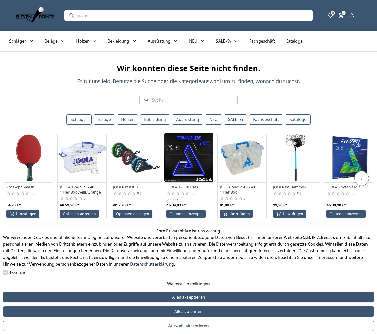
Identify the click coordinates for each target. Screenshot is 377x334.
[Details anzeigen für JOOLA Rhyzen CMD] (349, 157)
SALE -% (235, 119)
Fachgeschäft (266, 119)
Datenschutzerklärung (152, 264)
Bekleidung (155, 119)
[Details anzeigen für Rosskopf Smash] (29, 157)
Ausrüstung (187, 119)
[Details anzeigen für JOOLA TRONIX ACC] (189, 157)
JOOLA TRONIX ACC (183, 187)
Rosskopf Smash (20, 187)
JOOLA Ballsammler (289, 187)
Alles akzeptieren (188, 297)
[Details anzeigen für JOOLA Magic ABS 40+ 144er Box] (242, 157)
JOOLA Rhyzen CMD (343, 187)
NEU (213, 119)
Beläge (104, 119)
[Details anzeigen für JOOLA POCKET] (135, 157)
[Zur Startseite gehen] (35, 15)
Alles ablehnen (188, 311)
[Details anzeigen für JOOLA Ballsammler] (295, 157)
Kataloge (297, 119)
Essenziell (19, 272)
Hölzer (127, 119)
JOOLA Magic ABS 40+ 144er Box (238, 190)
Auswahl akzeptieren (188, 326)
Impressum (327, 257)
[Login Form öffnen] (352, 15)
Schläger (79, 119)
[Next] (361, 178)
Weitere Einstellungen (188, 284)
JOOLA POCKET (125, 187)
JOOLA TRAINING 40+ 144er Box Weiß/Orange (80, 190)
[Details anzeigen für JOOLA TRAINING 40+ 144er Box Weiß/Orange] (82, 157)
